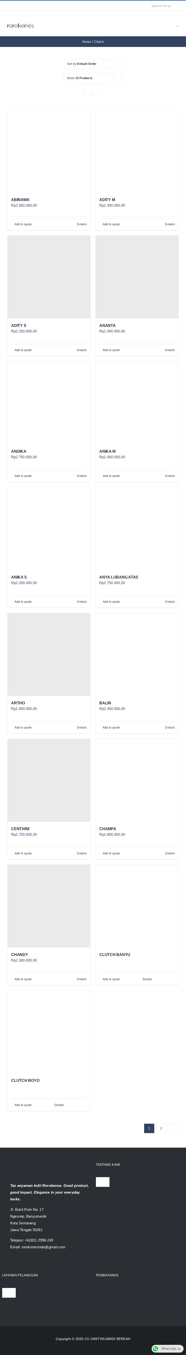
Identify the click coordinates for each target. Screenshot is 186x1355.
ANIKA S (19, 577)
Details (82, 224)
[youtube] (24, 6)
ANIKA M (107, 451)
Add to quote (23, 224)
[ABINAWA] (49, 151)
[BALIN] (137, 654)
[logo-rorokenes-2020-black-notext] (20, 21)
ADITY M (107, 200)
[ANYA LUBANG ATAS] (137, 528)
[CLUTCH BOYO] (49, 1032)
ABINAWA (20, 200)
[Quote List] (171, 23)
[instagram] (16, 6)
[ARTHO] (49, 654)
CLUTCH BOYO (25, 1080)
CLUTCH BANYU (114, 955)
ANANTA (107, 326)
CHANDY (19, 955)
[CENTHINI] (49, 780)
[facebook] (8, 6)
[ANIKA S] (49, 528)
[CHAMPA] (137, 780)
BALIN (105, 703)
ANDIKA (18, 451)
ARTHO (18, 703)
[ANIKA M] (137, 402)
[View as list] (97, 90)
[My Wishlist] (178, 23)
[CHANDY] (49, 906)
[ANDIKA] (49, 402)
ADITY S (18, 326)
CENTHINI (20, 829)
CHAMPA (107, 829)
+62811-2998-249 (39, 1240)
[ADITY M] (137, 151)
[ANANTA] (137, 277)
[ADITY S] (49, 277)
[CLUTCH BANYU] (137, 906)
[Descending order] (118, 64)
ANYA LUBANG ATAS (118, 577)
